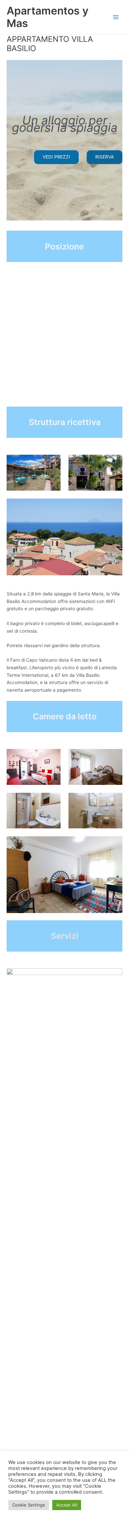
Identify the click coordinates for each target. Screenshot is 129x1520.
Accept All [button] (66, 1504)
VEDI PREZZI (56, 156)
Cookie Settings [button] (28, 1504)
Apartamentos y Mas (47, 17)
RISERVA (104, 156)
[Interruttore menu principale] (116, 17)
